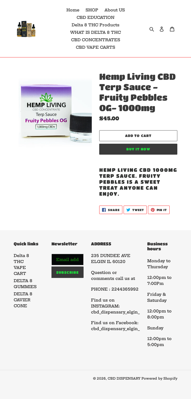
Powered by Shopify (159, 378)
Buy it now (138, 149)
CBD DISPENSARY (125, 378)
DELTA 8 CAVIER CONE (23, 299)
